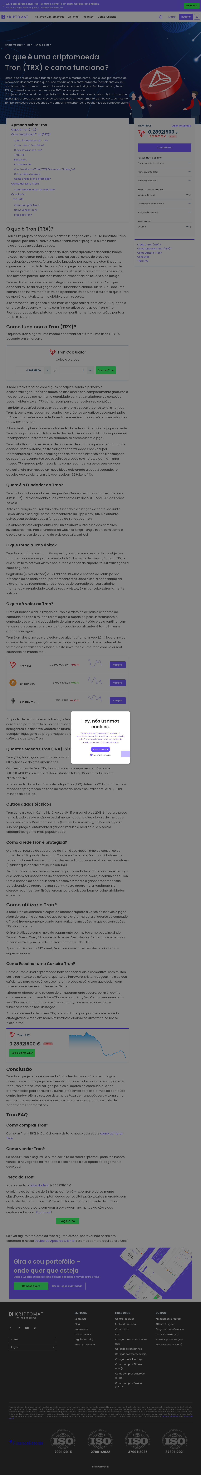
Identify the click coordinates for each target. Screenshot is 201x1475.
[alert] (100, 737)
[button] (100, 754)
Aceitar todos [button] (100, 749)
